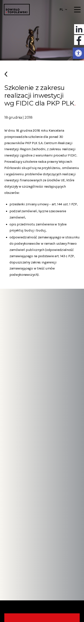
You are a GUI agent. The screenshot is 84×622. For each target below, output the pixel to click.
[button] (78, 53)
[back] (42, 75)
